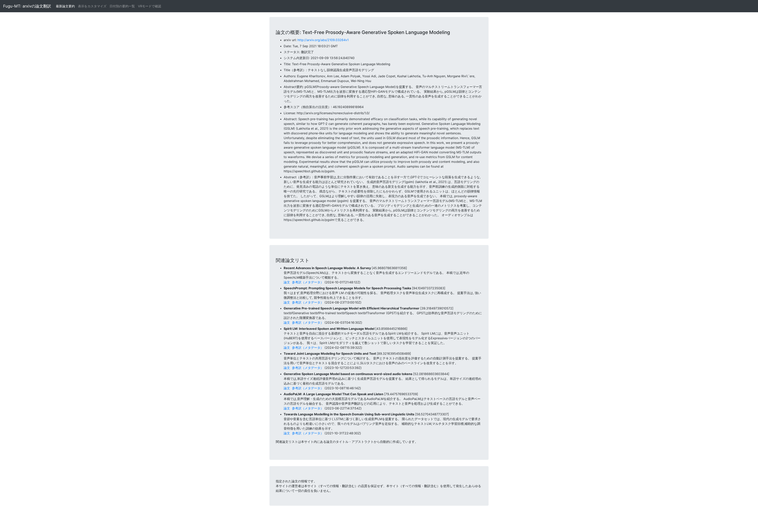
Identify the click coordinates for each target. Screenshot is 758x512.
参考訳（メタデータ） (308, 282)
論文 (287, 282)
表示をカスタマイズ (92, 6)
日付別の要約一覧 (122, 6)
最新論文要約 (65, 6)
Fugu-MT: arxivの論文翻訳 (27, 6)
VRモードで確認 (149, 6)
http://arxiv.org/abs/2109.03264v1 (323, 40)
